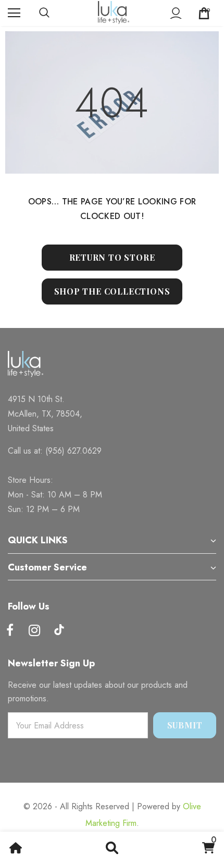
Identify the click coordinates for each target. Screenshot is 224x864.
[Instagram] (34, 631)
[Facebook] (10, 631)
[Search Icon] (54, 13)
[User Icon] (175, 13)
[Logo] (113, 12)
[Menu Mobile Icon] (14, 13)
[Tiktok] (58, 631)
